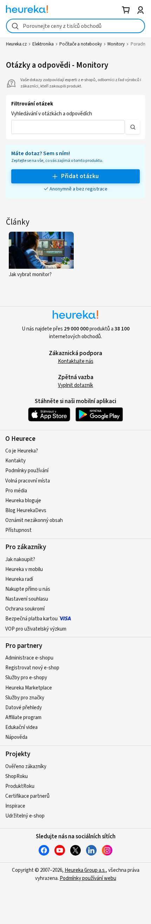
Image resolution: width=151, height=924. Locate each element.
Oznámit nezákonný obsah (34, 520)
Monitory (116, 44)
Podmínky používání (26, 470)
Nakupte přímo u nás (27, 589)
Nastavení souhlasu (26, 599)
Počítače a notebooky (80, 44)
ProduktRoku (19, 786)
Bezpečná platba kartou (31, 618)
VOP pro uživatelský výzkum (35, 629)
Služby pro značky (24, 697)
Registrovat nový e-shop (32, 667)
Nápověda (16, 737)
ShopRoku (16, 776)
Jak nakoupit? (20, 559)
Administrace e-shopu (29, 658)
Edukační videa (21, 727)
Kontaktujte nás (75, 361)
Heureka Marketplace (28, 688)
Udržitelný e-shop (25, 816)
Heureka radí (19, 579)
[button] (68, 127)
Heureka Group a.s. (85, 870)
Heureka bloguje (23, 500)
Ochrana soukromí (25, 609)
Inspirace (15, 806)
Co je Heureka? (21, 451)
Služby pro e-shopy (26, 677)
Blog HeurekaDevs (25, 510)
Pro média (16, 490)
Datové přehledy (23, 707)
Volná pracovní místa (27, 481)
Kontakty (15, 460)
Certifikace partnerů (27, 796)
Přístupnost (18, 530)
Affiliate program (23, 717)
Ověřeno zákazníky (25, 766)
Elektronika (43, 44)
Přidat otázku (80, 176)
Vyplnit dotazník (75, 385)
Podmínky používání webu (88, 878)
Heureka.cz (16, 44)
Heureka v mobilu (24, 569)
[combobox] (75, 26)
